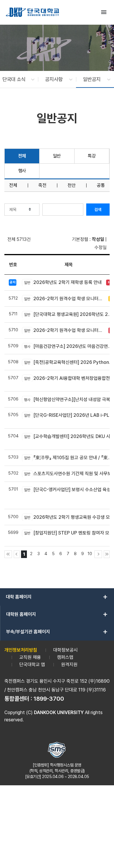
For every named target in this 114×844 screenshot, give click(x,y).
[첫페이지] (8, 554)
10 (90, 553)
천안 (72, 185)
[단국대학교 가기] (32, 12)
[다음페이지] (98, 554)
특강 (92, 156)
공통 (101, 185)
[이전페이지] (17, 554)
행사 (22, 171)
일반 (57, 156)
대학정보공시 (65, 650)
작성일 (98, 239)
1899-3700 (49, 698)
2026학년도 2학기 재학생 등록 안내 (63, 282)
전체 (22, 156)
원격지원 (69, 664)
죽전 (42, 185)
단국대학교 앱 (32, 664)
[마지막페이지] (107, 554)
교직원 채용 (30, 657)
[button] (15, 79)
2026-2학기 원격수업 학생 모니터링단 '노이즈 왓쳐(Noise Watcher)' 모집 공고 (65, 330)
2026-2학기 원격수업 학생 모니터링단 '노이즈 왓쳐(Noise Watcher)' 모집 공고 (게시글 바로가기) (65, 298)
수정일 (100, 247)
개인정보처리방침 (20, 650)
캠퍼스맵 (65, 657)
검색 (97, 209)
